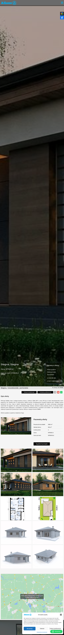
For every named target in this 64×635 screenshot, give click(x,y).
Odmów (42, 628)
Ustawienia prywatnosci (42, 632)
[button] (61, 614)
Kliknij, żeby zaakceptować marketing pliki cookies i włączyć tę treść (32, 596)
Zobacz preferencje (55, 628)
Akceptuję (29, 628)
